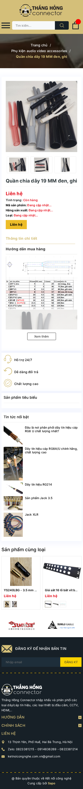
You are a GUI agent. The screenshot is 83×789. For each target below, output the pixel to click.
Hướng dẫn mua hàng (26, 249)
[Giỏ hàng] (75, 28)
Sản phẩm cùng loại (23, 549)
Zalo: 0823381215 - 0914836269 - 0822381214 (43, 749)
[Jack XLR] (13, 525)
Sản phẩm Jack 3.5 (39, 498)
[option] (18, 164)
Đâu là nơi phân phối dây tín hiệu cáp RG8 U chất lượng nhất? (51, 429)
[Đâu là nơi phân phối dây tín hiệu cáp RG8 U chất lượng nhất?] (13, 435)
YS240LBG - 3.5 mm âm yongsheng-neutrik (36, 590)
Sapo (52, 783)
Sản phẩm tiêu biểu (20, 397)
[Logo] (41, 10)
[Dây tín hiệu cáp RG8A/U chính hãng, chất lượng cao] (13, 463)
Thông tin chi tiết (21, 238)
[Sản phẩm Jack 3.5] (13, 503)
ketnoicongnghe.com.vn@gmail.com (34, 756)
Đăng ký (71, 662)
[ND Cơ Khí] (21, 625)
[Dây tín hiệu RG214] (13, 488)
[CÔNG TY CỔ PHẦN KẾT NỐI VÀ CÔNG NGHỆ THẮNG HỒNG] (21, 689)
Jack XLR (31, 514)
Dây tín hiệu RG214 (38, 484)
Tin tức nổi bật (16, 417)
